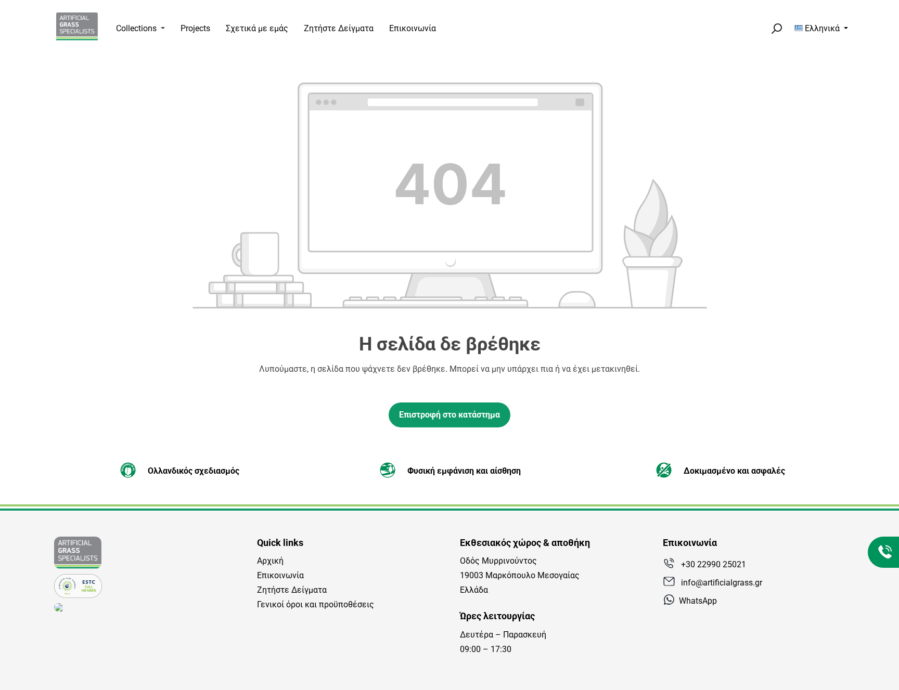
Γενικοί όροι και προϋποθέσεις (315, 604)
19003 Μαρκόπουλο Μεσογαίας (520, 575)
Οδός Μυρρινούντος (498, 561)
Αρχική (270, 561)
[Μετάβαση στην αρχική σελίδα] (77, 26)
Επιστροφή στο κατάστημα (449, 415)
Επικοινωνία (280, 575)
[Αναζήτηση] (776, 28)
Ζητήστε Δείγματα (292, 590)
